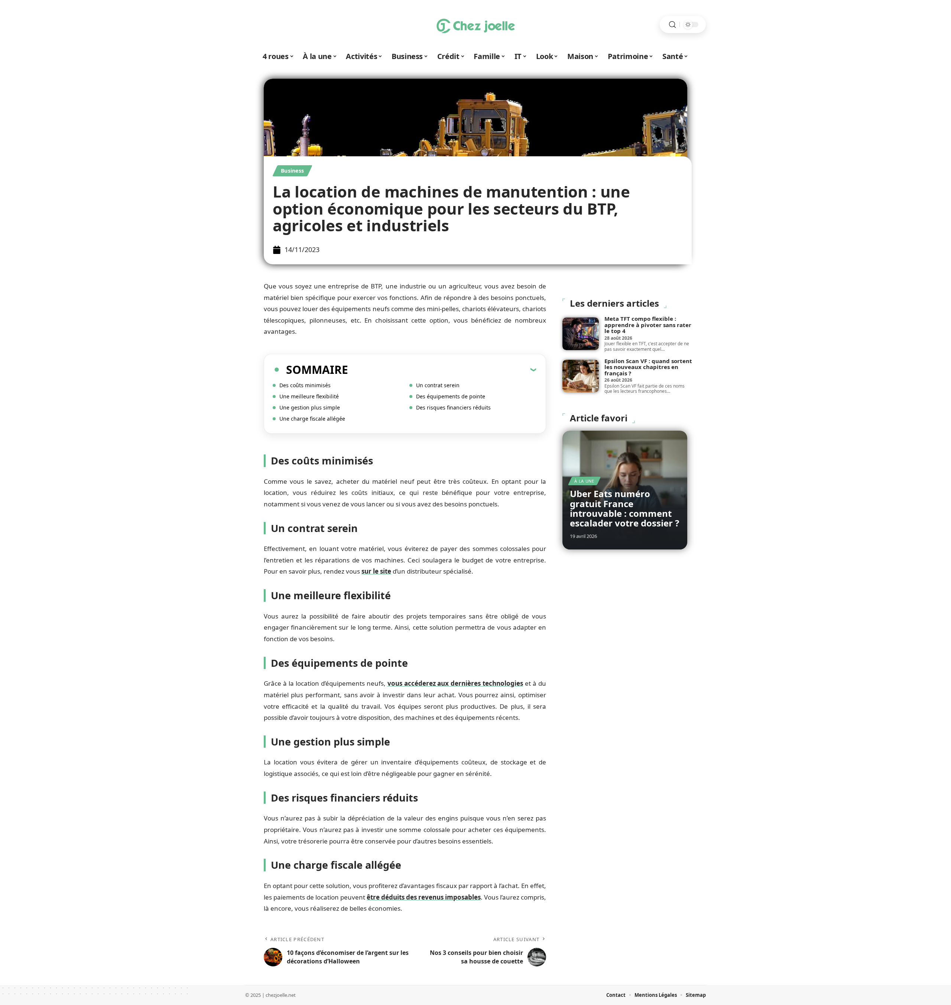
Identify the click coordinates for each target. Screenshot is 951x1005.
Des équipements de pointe (450, 396)
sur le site (376, 571)
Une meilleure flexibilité (309, 396)
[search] (672, 24)
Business (292, 170)
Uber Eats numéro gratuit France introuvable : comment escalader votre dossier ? (624, 508)
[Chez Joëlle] (475, 24)
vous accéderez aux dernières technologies (455, 683)
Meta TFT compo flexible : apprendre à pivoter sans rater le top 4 (647, 325)
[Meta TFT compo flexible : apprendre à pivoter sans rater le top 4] (580, 333)
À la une (584, 481)
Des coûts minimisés (305, 385)
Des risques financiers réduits (453, 407)
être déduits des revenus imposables (424, 897)
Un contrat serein (438, 385)
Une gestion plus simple (309, 407)
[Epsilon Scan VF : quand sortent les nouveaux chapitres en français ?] (580, 376)
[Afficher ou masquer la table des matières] (442, 369)
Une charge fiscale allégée (312, 418)
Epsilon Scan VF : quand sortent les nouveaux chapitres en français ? (648, 367)
